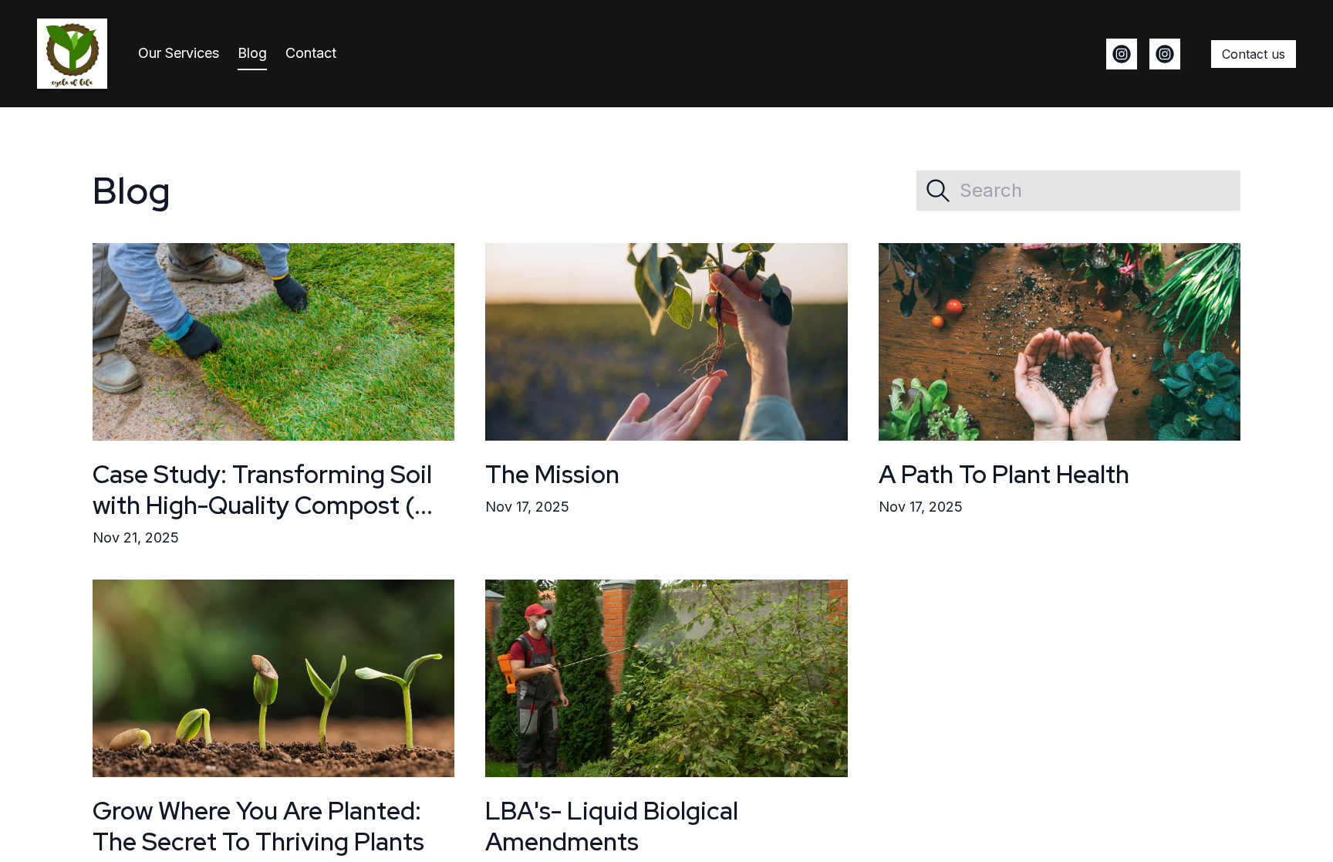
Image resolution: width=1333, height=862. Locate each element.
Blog (252, 53)
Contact (310, 53)
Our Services (178, 53)
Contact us (1253, 54)
